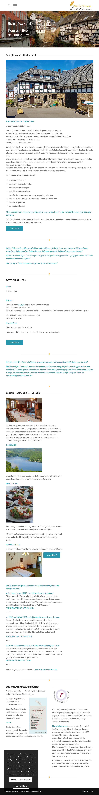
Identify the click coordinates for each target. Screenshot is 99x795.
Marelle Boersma (19, 791)
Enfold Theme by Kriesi (33, 791)
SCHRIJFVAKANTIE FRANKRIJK (19, 636)
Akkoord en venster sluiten (21, 779)
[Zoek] (8, 5)
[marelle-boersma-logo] (80, 5)
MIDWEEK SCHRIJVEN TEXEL (18, 660)
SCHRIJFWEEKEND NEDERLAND (20, 608)
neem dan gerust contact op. (46, 669)
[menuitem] (8, 5)
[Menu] (14, 5)
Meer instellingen (21, 786)
